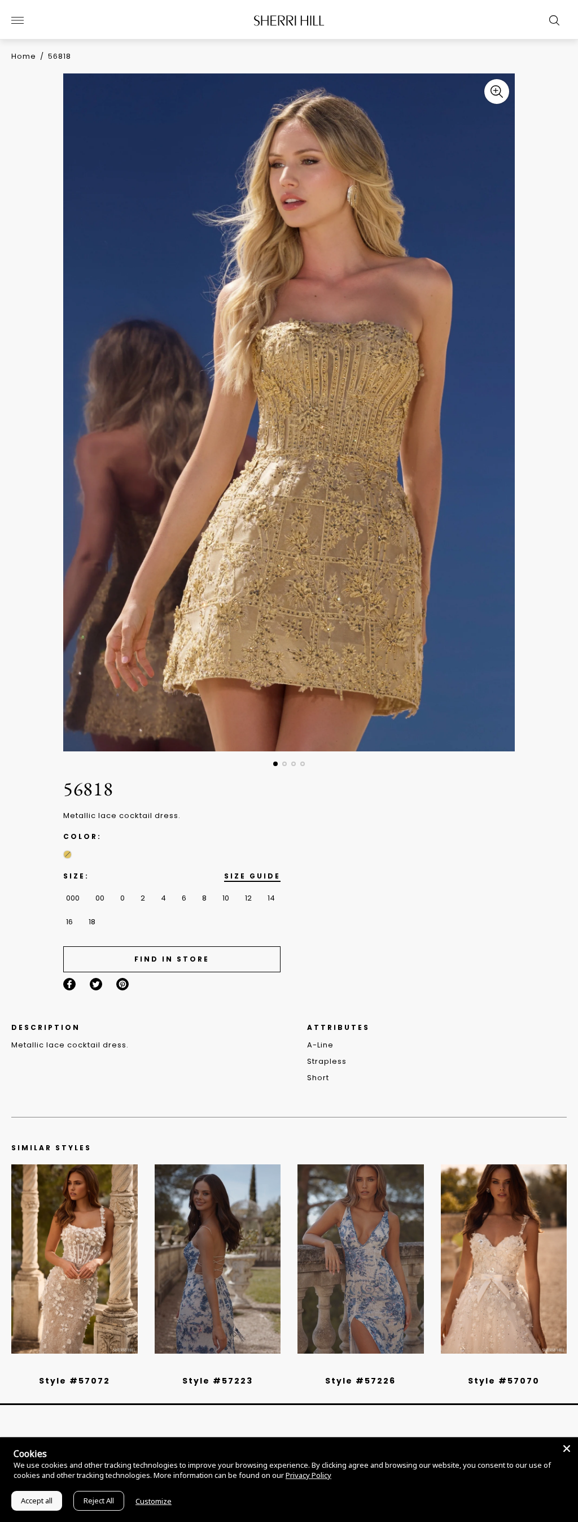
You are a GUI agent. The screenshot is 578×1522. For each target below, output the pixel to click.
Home (23, 56)
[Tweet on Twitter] (96, 984)
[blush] (78, 1366)
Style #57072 (74, 1380)
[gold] (67, 854)
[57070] (504, 1259)
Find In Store (171, 959)
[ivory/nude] (87, 1366)
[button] (275, 764)
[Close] (566, 1448)
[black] (61, 1366)
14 (271, 898)
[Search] (551, 20)
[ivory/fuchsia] (221, 1366)
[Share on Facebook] (69, 984)
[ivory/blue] (213, 1366)
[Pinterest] (122, 984)
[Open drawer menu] (17, 20)
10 (225, 898)
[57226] (360, 1259)
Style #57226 (360, 1380)
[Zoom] (496, 91)
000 (73, 898)
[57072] (74, 1259)
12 (248, 898)
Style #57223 (217, 1380)
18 (92, 921)
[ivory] (491, 1366)
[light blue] (70, 1366)
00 (99, 898)
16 (69, 921)
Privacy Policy (308, 1475)
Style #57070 (504, 1380)
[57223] (218, 1259)
